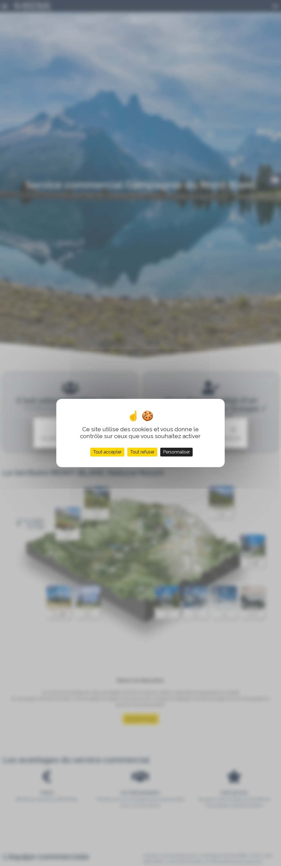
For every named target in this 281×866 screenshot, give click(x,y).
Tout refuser (142, 452)
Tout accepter (107, 452)
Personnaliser (176, 452)
